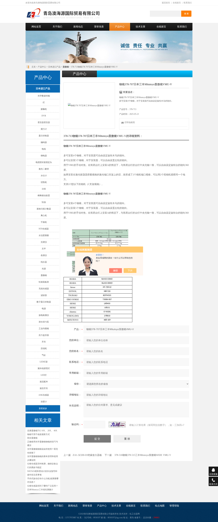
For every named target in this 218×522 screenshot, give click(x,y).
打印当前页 (130, 122)
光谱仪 (44, 242)
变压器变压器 (44, 122)
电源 (44, 308)
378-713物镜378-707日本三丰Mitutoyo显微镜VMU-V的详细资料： (103, 136)
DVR (44, 116)
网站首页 (36, 26)
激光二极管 (44, 169)
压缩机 (44, 348)
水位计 (44, 175)
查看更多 (43, 408)
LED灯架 (44, 362)
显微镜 (44, 275)
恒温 (44, 202)
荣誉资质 (99, 26)
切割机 (44, 182)
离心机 (44, 215)
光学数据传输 (44, 96)
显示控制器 (44, 136)
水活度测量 (44, 235)
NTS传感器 (44, 229)
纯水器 (44, 262)
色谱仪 (44, 255)
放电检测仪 (44, 315)
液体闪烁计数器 (44, 209)
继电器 (44, 155)
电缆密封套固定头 (44, 162)
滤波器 (44, 295)
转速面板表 (44, 282)
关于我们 (57, 26)
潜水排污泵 (44, 322)
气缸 (44, 355)
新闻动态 (78, 26)
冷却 (44, 189)
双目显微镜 (32, 438)
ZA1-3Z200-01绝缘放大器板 (87, 455)
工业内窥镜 (44, 328)
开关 (44, 342)
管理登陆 (174, 505)
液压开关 (44, 388)
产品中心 (119, 26)
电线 (44, 149)
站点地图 (160, 505)
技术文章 (140, 26)
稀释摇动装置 (44, 195)
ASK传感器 (43, 395)
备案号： (138, 517)
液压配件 (44, 382)
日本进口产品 (54, 67)
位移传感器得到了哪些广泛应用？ (42, 486)
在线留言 (177, 3)
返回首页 (166, 3)
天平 (44, 249)
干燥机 (44, 222)
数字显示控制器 (44, 302)
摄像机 (44, 109)
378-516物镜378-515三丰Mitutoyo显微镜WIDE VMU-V (142, 455)
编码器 (44, 142)
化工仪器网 (134, 514)
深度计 (44, 401)
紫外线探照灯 (44, 368)
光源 (44, 268)
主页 (34, 67)
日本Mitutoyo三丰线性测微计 (40, 489)
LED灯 (44, 375)
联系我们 (188, 3)
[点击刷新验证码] (117, 424)
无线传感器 (44, 288)
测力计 (44, 129)
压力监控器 (44, 335)
